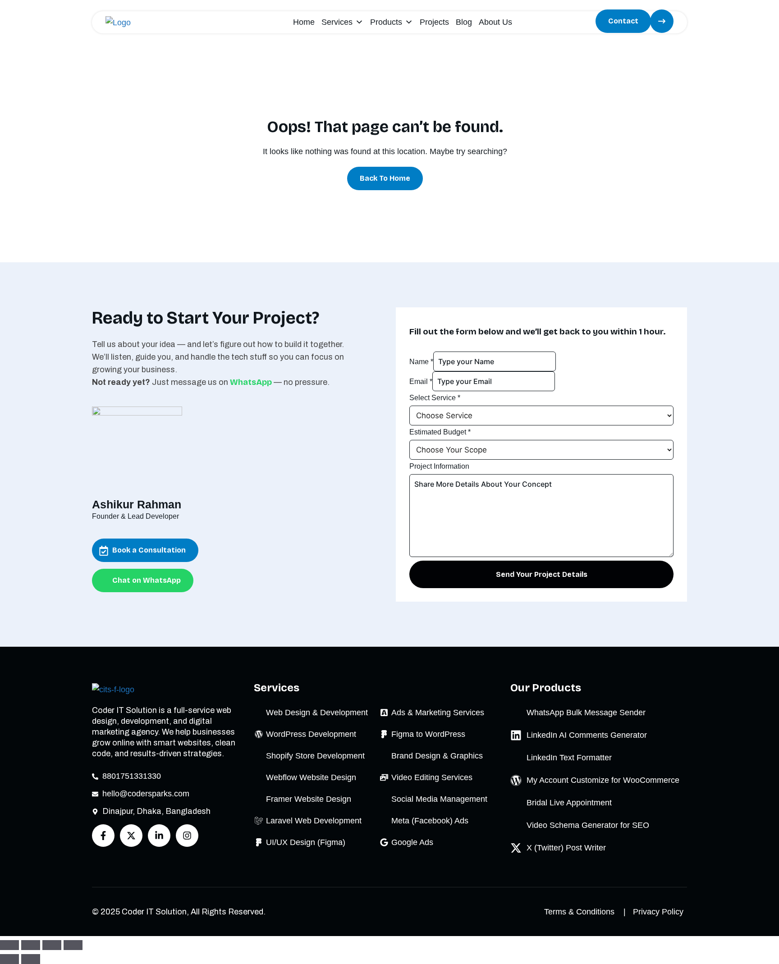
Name (421, 361)
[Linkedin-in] (159, 835)
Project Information (439, 466)
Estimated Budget (440, 432)
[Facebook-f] (103, 835)
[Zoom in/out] (9, 945)
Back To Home (385, 178)
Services (337, 22)
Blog (464, 22)
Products (386, 22)
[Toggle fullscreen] (30, 945)
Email (420, 381)
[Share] (51, 945)
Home (304, 22)
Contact (623, 21)
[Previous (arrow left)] (9, 959)
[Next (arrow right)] (30, 959)
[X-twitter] (131, 835)
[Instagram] (187, 835)
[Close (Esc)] (73, 945)
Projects (434, 22)
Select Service (434, 398)
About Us (495, 22)
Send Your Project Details (541, 574)
